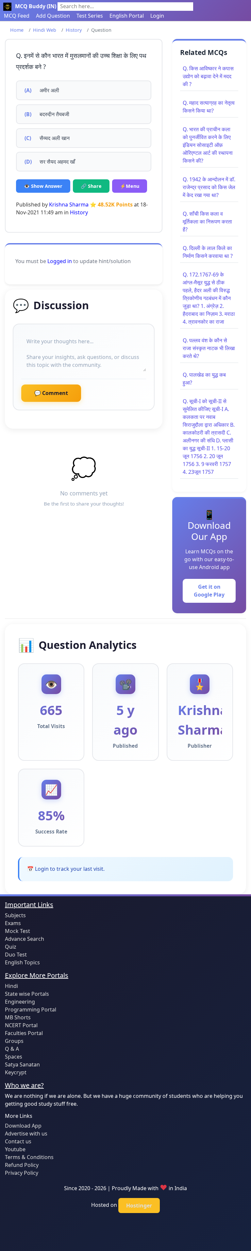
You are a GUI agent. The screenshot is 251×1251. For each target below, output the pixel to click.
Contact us (18, 1141)
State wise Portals (27, 993)
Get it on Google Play (209, 590)
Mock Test (17, 931)
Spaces (13, 1056)
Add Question (53, 15)
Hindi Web (44, 30)
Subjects (15, 915)
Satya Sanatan (22, 1064)
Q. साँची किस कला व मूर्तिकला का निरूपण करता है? (207, 221)
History (74, 30)
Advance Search (24, 938)
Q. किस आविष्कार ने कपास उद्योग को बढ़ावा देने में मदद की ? (208, 76)
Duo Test (16, 954)
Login (157, 15)
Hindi (11, 986)
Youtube (15, 1149)
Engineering (20, 1001)
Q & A (12, 1048)
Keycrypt (15, 1072)
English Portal (126, 15)
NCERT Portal (21, 1025)
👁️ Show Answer (43, 186)
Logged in (59, 261)
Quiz (10, 946)
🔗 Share (91, 186)
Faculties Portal (24, 1033)
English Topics (22, 962)
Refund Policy (22, 1165)
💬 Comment (51, 393)
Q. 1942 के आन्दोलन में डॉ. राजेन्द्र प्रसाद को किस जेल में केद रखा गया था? (209, 187)
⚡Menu (129, 186)
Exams (13, 923)
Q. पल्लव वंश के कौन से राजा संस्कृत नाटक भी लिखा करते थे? (209, 348)
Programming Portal (30, 1009)
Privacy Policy (21, 1172)
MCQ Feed (16, 15)
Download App (23, 1125)
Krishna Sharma (69, 204)
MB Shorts (18, 1017)
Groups (14, 1041)
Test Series (89, 15)
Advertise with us (26, 1133)
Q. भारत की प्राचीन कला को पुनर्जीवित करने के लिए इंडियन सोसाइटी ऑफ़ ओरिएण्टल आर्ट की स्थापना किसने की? (208, 145)
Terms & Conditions (29, 1157)
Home (17, 30)
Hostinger (139, 1205)
